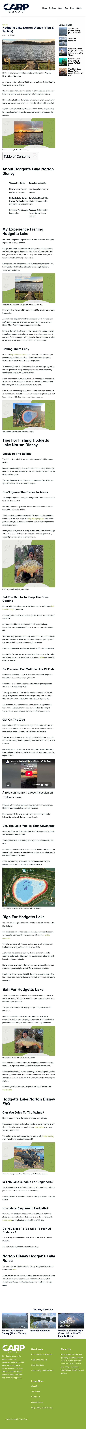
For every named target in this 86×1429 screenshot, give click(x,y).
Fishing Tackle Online (44, 1407)
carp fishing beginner (36, 518)
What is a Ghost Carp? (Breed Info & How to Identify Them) (75, 51)
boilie (42, 657)
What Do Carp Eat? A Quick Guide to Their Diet (74, 62)
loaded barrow (47, 1136)
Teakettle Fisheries (72, 39)
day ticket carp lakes (18, 354)
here (14, 1269)
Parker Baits (7, 1089)
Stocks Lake (7, 1220)
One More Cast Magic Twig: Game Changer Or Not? (75, 72)
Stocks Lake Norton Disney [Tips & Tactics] (74, 30)
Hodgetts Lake (9, 908)
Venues (5, 25)
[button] (33, 155)
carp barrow (39, 1127)
